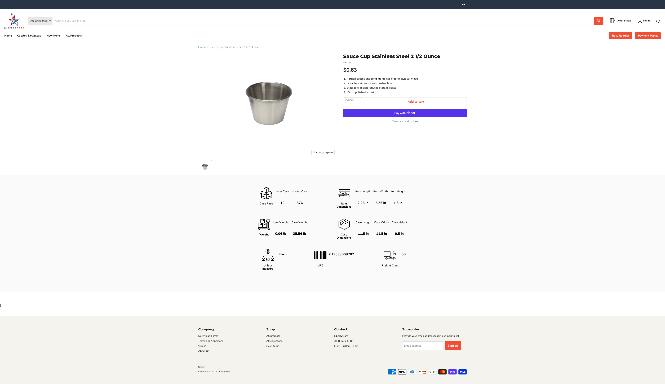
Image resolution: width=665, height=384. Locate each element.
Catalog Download (29, 36)
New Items (54, 36)
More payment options (405, 121)
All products (273, 336)
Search (201, 367)
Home (8, 36)
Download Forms (208, 336)
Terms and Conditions (210, 341)
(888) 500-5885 (343, 341)
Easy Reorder (620, 36)
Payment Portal (648, 36)
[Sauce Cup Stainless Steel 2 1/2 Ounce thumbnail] (205, 167)
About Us (203, 351)
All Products (74, 36)
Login (646, 20)
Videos (202, 346)
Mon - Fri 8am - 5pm (346, 346)
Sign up (453, 346)
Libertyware (341, 336)
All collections (274, 341)
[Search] (598, 21)
